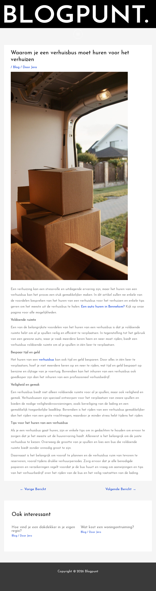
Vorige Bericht (33, 489)
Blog (16, 67)
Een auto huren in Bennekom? (103, 306)
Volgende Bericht (120, 489)
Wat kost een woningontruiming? (107, 527)
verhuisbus (47, 359)
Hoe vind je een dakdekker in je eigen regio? (43, 529)
